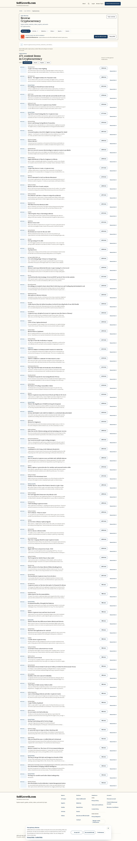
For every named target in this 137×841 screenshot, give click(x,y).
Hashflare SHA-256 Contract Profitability (40, 676)
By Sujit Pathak (31, 85)
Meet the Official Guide (100, 36)
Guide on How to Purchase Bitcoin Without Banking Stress (45, 567)
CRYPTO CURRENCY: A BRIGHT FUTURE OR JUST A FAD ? (44, 358)
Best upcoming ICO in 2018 (35, 241)
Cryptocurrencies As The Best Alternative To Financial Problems (47, 585)
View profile (112, 36)
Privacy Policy (95, 800)
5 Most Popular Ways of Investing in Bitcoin (40, 213)
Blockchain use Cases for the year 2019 (39, 232)
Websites (78, 803)
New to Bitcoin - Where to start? (37, 513)
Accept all (76, 832)
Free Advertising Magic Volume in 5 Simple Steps (42, 259)
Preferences (101, 832)
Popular (42, 62)
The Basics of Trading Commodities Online (40, 386)
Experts (63, 803)
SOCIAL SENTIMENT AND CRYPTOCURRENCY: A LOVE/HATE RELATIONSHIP (50, 413)
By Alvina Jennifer (32, 484)
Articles (63, 811)
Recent (35, 62)
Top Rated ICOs (32, 250)
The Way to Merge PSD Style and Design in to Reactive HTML (45, 757)
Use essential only (89, 832)
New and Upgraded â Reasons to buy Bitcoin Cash (42, 494)
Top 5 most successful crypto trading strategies (41, 440)
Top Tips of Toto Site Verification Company (40, 340)
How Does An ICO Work (35, 657)
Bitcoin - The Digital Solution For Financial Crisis (42, 78)
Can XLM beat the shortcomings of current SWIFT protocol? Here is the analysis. (51, 277)
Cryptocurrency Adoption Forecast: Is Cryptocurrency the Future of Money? (50, 313)
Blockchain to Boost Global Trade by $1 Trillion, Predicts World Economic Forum (52, 667)
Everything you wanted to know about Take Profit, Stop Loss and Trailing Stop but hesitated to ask (56, 286)
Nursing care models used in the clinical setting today (43, 775)
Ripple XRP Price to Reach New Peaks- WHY (40, 549)
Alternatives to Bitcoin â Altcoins (37, 295)
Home (20, 11)
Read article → (113, 71)
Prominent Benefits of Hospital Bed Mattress (41, 603)
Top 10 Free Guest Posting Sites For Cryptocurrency (43, 114)
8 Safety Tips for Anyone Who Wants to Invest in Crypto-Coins (45, 485)
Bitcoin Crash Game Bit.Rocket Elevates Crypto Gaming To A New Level (48, 268)
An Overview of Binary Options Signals (39, 522)
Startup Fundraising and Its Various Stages (40, 721)
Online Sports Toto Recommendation (38, 594)
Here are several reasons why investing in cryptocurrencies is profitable (49, 150)
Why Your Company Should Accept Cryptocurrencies (43, 540)
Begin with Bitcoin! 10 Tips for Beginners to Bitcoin (42, 159)
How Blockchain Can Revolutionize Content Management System (46, 783)
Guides (63, 807)
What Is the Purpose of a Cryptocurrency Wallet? (42, 105)
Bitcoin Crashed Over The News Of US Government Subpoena (46, 748)
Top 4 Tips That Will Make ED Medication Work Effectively (45, 368)
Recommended (27, 62)
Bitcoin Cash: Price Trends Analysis (38, 186)
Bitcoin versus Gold (33, 223)
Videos (63, 816)
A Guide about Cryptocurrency (37, 639)
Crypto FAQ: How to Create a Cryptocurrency (41, 168)
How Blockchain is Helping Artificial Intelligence (42, 766)
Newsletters (79, 807)
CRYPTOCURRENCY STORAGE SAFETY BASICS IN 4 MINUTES (45, 349)
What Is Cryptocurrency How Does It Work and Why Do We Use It (47, 395)
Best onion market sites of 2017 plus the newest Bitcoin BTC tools (46, 96)
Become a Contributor (112, 807)
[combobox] (70, 44)
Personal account (111, 799)
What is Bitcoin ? (32, 141)
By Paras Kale (30, 619)
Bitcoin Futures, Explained (35, 331)
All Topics (27, 11)
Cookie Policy (95, 809)
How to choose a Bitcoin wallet (37, 531)
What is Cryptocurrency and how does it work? (41, 612)
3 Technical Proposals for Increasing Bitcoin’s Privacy (43, 377)
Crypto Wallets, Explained (35, 703)
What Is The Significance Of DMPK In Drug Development (44, 404)
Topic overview (111, 16)
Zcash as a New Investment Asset (37, 476)
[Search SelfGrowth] (88, 3)
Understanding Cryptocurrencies (37, 503)
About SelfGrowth (81, 799)
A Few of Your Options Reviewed (37, 322)
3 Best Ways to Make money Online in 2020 (40, 685)
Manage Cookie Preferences (96, 821)
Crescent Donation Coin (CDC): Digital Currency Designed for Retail (47, 132)
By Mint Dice (30, 166)
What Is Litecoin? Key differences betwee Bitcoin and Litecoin (45, 621)
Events (78, 811)
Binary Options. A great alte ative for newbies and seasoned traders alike (49, 467)
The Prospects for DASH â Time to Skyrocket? (41, 558)
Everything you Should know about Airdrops (41, 87)
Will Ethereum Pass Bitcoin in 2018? (38, 204)
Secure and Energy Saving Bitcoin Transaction (41, 123)
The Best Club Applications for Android (39, 630)
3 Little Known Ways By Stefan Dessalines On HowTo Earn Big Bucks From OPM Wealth (53, 304)
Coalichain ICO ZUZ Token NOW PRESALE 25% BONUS (43, 449)
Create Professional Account (112, 803)
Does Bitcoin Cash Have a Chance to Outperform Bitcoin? (44, 195)
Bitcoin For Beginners (34, 422)
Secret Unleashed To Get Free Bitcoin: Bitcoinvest (42, 177)
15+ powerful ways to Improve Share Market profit (43, 730)
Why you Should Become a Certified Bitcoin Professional (44, 739)
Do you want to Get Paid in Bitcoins (38, 712)
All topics (63, 799)
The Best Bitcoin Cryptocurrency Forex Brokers (42, 576)
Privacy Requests (96, 816)
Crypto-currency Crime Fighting (37, 68)
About (84, 3)
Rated (48, 62)
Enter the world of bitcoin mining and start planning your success (47, 431)
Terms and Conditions (97, 805)
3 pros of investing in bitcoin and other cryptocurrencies (44, 694)
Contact (78, 820)
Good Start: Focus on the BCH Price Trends (40, 648)
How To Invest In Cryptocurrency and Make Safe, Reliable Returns (47, 458)
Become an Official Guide (82, 816)
